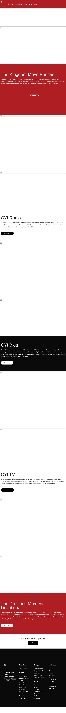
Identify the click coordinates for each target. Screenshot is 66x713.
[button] (62, 4)
